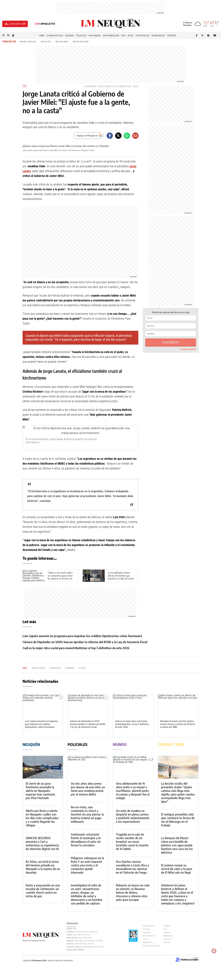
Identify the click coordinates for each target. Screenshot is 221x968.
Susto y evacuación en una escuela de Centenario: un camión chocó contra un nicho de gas (43, 890)
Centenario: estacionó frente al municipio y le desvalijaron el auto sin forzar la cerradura (86, 839)
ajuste (82, 668)
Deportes (171, 35)
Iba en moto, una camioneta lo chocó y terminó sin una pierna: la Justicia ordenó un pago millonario (87, 814)
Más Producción (111, 35)
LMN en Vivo (46, 42)
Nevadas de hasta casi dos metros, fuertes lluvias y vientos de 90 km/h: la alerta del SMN (178, 724)
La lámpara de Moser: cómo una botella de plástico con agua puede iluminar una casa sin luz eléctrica (177, 845)
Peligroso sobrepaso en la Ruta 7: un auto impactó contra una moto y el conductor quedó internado (87, 865)
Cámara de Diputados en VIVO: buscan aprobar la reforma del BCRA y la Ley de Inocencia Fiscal (85, 642)
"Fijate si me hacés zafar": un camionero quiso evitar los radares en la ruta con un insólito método (60, 577)
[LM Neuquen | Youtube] (215, 35)
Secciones (167, 939)
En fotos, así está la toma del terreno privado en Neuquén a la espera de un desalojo (43, 867)
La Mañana (90, 86)
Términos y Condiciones (151, 946)
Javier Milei (54, 668)
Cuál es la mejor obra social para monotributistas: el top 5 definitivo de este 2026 (76, 648)
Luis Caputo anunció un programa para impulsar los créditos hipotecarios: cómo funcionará (82, 636)
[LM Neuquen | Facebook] (197, 35)
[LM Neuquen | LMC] (45, 24)
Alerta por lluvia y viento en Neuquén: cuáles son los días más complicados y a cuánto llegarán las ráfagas (42, 818)
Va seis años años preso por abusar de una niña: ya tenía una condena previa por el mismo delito (88, 788)
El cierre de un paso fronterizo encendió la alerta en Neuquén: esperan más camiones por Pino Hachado (40, 790)
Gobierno (69, 668)
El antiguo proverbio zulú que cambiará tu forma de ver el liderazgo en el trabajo (178, 819)
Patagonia (146, 932)
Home (41, 35)
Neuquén (69, 35)
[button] (3, 35)
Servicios (167, 942)
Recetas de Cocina (80, 42)
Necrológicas (158, 35)
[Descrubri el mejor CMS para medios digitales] (187, 962)
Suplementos (147, 942)
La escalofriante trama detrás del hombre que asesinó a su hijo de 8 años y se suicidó (121, 577)
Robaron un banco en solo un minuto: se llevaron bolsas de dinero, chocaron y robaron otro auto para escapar (133, 892)
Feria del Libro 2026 (27, 42)
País (123, 35)
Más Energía (95, 35)
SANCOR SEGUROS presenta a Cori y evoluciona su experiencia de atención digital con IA (42, 843)
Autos (130, 35)
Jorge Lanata (105, 86)
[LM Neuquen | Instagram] (209, 35)
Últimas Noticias (55, 35)
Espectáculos (142, 35)
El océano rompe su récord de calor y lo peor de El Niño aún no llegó (176, 868)
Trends (145, 939)
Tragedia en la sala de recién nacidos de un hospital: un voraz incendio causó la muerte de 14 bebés (132, 841)
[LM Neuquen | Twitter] (203, 35)
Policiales (81, 35)
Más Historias (61, 42)
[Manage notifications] (214, 950)
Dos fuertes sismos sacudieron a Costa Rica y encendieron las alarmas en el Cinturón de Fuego (132, 867)
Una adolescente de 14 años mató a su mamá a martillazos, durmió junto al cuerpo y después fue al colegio (132, 790)
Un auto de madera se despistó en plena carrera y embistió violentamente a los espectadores (132, 816)
